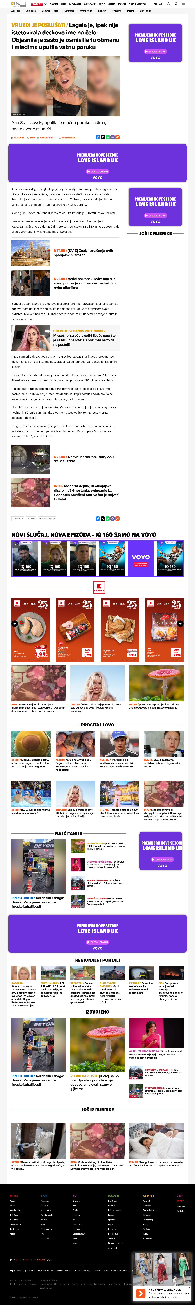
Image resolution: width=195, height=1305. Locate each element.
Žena (102, 4)
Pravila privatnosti (82, 1270)
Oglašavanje (29, 1270)
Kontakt (97, 1270)
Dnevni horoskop (50, 10)
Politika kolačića (63, 1270)
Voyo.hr (33, 1284)
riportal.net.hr (114, 1284)
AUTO (111, 4)
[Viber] (112, 137)
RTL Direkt (14, 1219)
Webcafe (90, 4)
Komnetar (69, 10)
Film (74, 1205)
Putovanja (112, 1229)
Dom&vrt (111, 1205)
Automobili (112, 1247)
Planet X (102, 10)
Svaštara (116, 10)
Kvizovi (130, 10)
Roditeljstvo (113, 1233)
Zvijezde (76, 1200)
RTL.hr (13, 1284)
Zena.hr (23, 1284)
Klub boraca (46, 1210)
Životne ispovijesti (115, 1243)
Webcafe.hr (46, 138)
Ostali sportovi (46, 1229)
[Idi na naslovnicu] (19, 7)
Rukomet (44, 1205)
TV (74, 1219)
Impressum (15, 1270)
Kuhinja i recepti (115, 1210)
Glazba (75, 1210)
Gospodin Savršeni (80, 1233)
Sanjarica (180, 1210)
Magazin (75, 4)
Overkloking (86, 10)
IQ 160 (122, 4)
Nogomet (45, 1200)
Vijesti (12, 1200)
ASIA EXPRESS (137, 4)
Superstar (77, 1229)
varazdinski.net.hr (97, 1284)
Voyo (75, 1243)
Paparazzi (76, 1214)
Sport (54, 4)
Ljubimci (111, 1219)
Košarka (44, 1219)
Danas (14, 1195)
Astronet (15, 10)
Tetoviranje (18, 518)
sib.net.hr (64, 1284)
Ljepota (111, 1214)
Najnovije (181, 1206)
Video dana (145, 10)
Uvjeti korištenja (45, 1270)
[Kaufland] (97, 587)
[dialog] (162, 1277)
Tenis (43, 1224)
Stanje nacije (15, 1224)
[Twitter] (103, 137)
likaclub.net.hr (46, 1287)
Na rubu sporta (47, 1214)
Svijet (12, 1205)
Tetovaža (31, 518)
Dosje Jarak (15, 1229)
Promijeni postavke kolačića (116, 1270)
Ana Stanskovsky (47, 518)
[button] (15, 544)
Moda (110, 1224)
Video (180, 1201)
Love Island (77, 1224)
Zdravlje (111, 1238)
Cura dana (31, 10)
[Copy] (117, 137)
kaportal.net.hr (78, 1284)
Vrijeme (13, 1233)
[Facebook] (98, 137)
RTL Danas (14, 1214)
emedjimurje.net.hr (48, 1284)
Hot (63, 4)
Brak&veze (112, 1200)
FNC (42, 1233)
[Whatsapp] (108, 137)
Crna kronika (15, 1210)
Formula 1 (45, 1238)
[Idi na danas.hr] (39, 4)
